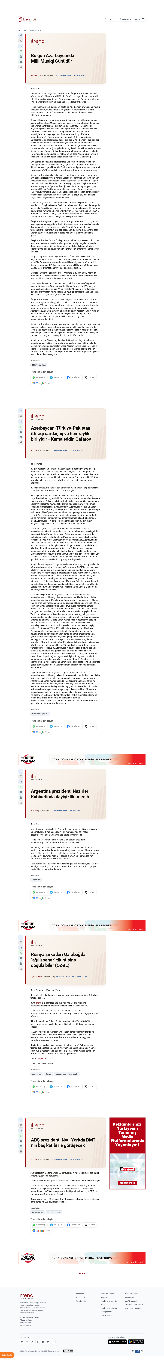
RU (142, 1351)
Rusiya (48, 1074)
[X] (32, 1342)
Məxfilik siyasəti (131, 1301)
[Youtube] (37, 1342)
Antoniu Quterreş (54, 1212)
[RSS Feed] (53, 1342)
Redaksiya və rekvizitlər (109, 1301)
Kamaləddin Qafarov (40, 714)
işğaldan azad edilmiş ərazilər (66, 1074)
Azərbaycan (36, 1074)
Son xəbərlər (80, 1297)
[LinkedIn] (48, 1342)
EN (133, 1351)
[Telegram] (43, 1342)
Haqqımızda (104, 1297)
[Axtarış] (105, 19)
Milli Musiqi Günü (39, 365)
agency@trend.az (25, 1325)
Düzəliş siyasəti (106, 1312)
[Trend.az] (27, 19)
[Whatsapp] (22, 1342)
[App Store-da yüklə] (117, 1341)
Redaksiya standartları (108, 1308)
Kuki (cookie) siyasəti (132, 1308)
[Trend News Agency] (26, 1296)
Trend (38, 1003)
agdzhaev (43, 1058)
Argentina (36, 880)
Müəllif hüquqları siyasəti (134, 1305)
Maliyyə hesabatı (106, 1315)
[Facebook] (27, 1342)
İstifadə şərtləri (130, 1297)
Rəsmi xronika (81, 1301)
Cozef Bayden (37, 1212)
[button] (21, 35)
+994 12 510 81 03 (26, 1323)
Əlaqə (102, 1305)
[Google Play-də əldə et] (136, 1341)
